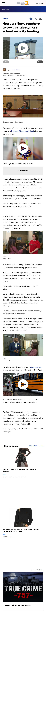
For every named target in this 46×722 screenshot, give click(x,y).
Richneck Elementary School (22, 131)
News (5, 18)
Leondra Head (15, 70)
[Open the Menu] (4, 3)
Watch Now (40, 3)
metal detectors (36, 367)
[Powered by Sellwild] (40, 570)
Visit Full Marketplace (36, 446)
